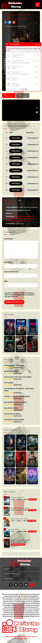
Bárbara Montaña (20, 216)
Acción (6, 569)
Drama (14, 213)
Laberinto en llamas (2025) (14, 420)
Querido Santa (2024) (12, 414)
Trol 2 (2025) (8, 383)
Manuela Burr (17, 218)
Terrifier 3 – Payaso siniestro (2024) (17, 396)
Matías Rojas (27, 218)
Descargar (16, 138)
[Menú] (7, 44)
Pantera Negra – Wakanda (14, 365)
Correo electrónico (11, 272)
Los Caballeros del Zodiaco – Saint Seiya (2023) (19, 390)
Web (6, 281)
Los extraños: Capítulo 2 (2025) (15, 402)
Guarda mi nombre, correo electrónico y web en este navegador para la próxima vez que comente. (20, 294)
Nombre (7, 262)
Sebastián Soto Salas (19, 220)
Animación (8, 579)
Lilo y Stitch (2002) (11, 408)
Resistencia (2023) (10, 371)
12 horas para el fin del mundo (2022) (17, 377)
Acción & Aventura (11, 574)
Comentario (9, 239)
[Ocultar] (39, 44)
